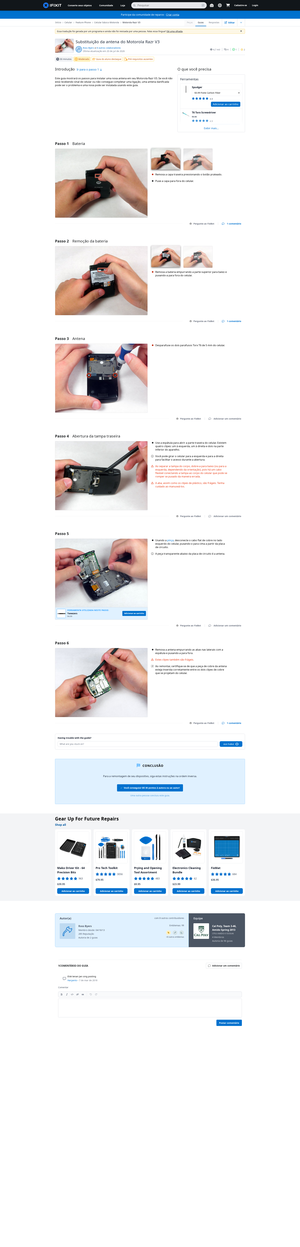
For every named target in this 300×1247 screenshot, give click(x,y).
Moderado (83, 59)
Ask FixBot (228, 744)
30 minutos (66, 59)
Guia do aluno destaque (108, 59)
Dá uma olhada (174, 31)
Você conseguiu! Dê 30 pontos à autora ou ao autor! (152, 787)
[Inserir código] (72, 994)
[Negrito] (61, 994)
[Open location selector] (220, 5)
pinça (170, 540)
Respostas (214, 22)
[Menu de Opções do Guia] (241, 22)
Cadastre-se (240, 5)
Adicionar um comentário (224, 237)
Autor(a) (65, 918)
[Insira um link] (77, 994)
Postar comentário (229, 1022)
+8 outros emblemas (175, 937)
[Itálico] (66, 994)
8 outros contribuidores (171, 918)
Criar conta (172, 14)
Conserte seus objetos (80, 5)
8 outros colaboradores (109, 47)
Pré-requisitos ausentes (140, 59)
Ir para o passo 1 (88, 69)
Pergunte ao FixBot (203, 223)
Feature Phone (83, 22)
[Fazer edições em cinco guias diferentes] (175, 932)
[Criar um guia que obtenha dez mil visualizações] (168, 932)
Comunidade (106, 5)
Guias (201, 22)
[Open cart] (228, 5)
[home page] (52, 5)
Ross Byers (88, 47)
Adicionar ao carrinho (225, 104)
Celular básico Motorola (106, 22)
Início (58, 22)
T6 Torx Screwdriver (204, 112)
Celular (68, 22)
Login (255, 5)
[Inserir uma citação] (82, 994)
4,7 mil (216, 49)
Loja (122, 5)
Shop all (60, 825)
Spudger (197, 87)
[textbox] (150, 1008)
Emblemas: (176, 925)
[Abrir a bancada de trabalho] (212, 5)
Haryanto (72, 980)
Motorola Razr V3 (131, 22)
